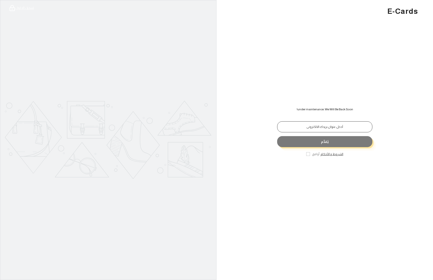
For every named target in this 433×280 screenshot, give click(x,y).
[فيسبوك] (337, 169)
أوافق (315, 154)
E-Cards (402, 11)
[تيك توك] (312, 169)
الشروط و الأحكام (331, 154)
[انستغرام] (323, 169)
